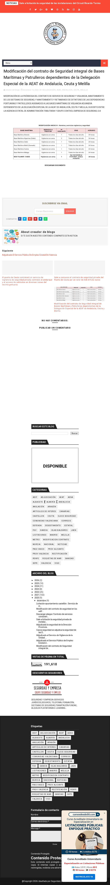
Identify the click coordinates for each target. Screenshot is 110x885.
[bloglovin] (52, 9)
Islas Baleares (59, 530)
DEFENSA (37, 525)
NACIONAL (49, 544)
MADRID (54, 535)
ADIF (35, 497)
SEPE (35, 563)
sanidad (69, 558)
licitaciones (39, 535)
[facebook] (30, 9)
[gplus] (41, 9)
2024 (37, 586)
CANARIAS (65, 511)
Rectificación (59, 554)
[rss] (63, 9)
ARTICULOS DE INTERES (44, 511)
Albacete (38, 502)
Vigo (57, 563)
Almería (51, 502)
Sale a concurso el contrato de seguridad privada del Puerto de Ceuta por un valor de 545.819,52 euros (79, 278)
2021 (37, 595)
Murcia (37, 544)
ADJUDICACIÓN (49, 90)
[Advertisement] (55, 397)
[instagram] (74, 9)
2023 (37, 589)
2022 (37, 592)
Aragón (52, 507)
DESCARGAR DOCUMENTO (55, 165)
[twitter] (36, 9)
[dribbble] (57, 9)
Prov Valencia (41, 554)
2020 (37, 598)
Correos (66, 521)
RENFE (36, 558)
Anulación (38, 507)
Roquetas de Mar (52, 558)
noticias (62, 544)
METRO (36, 540)
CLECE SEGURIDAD (67, 516)
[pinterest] (46, 9)
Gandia (44, 530)
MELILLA (84, 90)
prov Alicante (56, 549)
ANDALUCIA (67, 90)
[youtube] (79, 9)
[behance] (68, 9)
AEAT (59, 90)
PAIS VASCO (39, 549)
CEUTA (76, 90)
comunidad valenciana (45, 521)
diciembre (41, 600)
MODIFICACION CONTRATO (56, 540)
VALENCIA (46, 563)
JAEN (73, 530)
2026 (37, 580)
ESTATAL (68, 525)
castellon (38, 516)
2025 (37, 583)
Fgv (35, 530)
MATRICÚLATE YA (84, 877)
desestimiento (53, 525)
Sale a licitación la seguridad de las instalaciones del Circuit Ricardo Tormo (60, 3)
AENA (70, 497)
